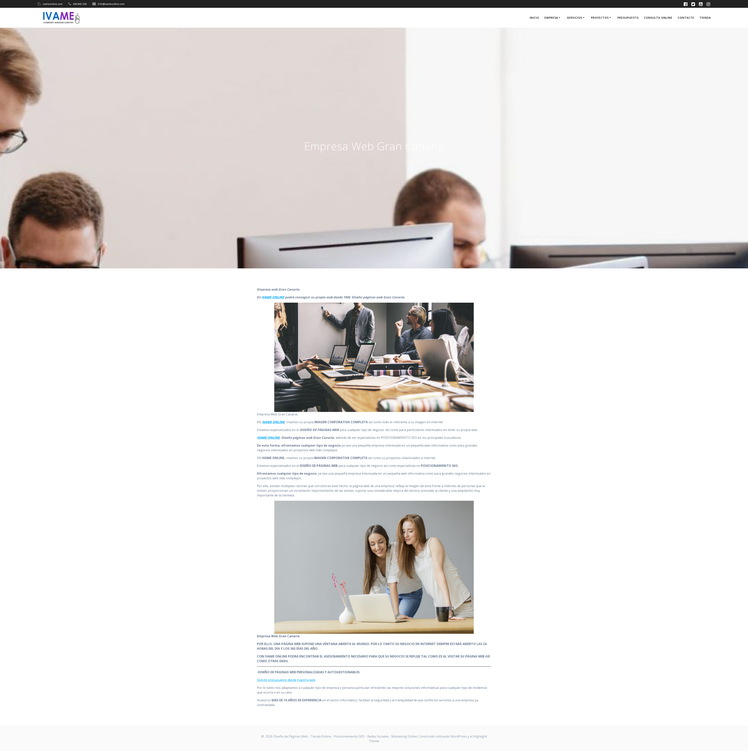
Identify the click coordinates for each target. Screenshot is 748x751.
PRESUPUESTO (628, 17)
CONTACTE (686, 17)
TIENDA (705, 17)
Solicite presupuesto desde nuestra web (286, 680)
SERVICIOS (574, 17)
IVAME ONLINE (273, 297)
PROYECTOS (600, 17)
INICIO (534, 17)
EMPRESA (551, 17)
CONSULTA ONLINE (658, 17)
